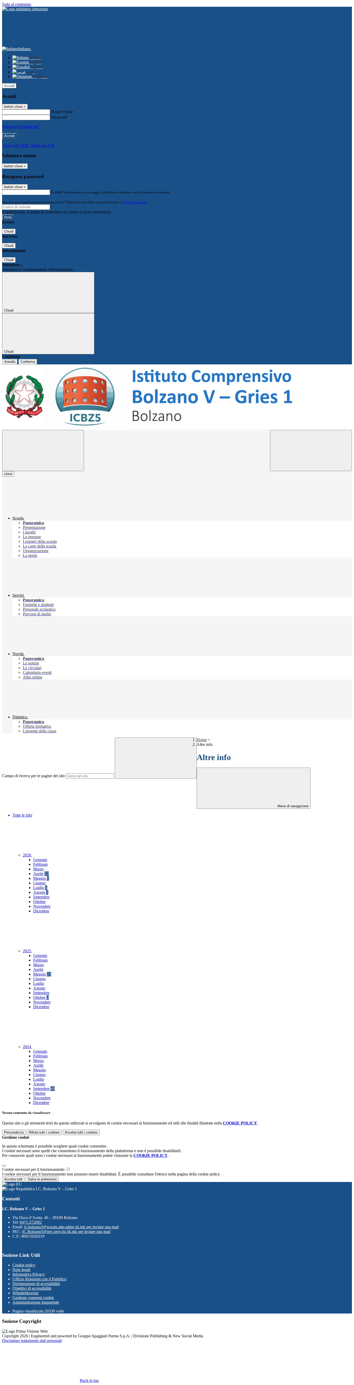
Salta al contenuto (16, 4)
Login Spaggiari (135, 202)
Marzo (38, 869)
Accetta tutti (81, 1132)
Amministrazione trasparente (35, 1302)
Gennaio (40, 859)
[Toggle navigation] (43, 450)
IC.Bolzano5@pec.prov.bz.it (66, 1231)
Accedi (9, 86)
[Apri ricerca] (311, 450)
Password (59, 117)
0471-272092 (31, 1222)
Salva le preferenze (42, 1179)
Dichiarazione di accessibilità (36, 1283)
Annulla (9, 362)
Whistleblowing (25, 1293)
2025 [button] (27, 951)
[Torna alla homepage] (177, 397)
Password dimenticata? (20, 126)
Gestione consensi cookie (33, 1297)
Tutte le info (22, 815)
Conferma (27, 362)
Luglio (40, 887)
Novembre (42, 906)
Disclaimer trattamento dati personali (32, 1340)
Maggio (41, 878)
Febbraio (40, 864)
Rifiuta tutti (44, 1132)
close (8, 474)
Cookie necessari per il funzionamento (34, 1169)
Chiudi (8, 231)
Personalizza (14, 1132)
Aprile (41, 873)
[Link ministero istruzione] (25, 9)
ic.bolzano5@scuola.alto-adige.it (71, 1227)
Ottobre (39, 901)
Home (202, 740)
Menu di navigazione (292, 806)
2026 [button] (27, 855)
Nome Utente (62, 112)
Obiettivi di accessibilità (31, 1288)
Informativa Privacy (28, 1274)
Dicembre (41, 911)
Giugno (39, 883)
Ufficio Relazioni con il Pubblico (39, 1279)
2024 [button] (27, 1046)
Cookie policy (24, 1265)
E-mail (56, 192)
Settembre (41, 897)
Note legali (21, 1269)
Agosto (40, 892)
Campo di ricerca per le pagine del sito (33, 776)
